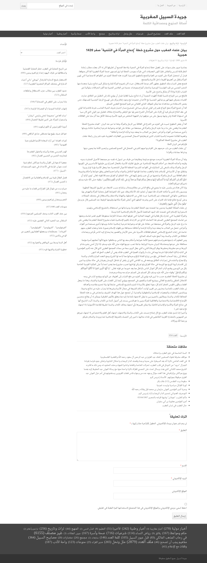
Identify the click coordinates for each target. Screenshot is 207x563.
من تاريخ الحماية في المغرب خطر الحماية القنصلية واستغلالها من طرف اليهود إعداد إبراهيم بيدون (45, 71)
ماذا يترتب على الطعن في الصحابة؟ (51, 102)
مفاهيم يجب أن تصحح (170, 542)
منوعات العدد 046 (59, 207)
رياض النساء (139, 533)
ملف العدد (168, 34)
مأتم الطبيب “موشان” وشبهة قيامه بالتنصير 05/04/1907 (162, 398)
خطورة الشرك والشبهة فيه (55, 250)
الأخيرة (114, 529)
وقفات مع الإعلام (174, 547)
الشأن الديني (87, 529)
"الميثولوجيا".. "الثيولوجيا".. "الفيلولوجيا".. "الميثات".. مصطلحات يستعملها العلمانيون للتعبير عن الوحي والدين (44, 232)
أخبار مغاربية (155, 529)
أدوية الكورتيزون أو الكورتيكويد (53, 127)
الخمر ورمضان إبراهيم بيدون (54, 200)
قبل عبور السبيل (135, 538)
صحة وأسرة (76, 34)
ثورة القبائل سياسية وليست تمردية (172, 385)
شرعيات (139, 34)
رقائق (156, 534)
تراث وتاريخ (114, 34)
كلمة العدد (181, 34)
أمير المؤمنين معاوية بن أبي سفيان (172, 402)
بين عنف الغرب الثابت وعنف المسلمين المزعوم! (46, 214)
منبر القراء (95, 542)
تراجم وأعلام (31, 529)
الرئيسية (182, 5)
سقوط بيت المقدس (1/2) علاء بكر (172, 381)
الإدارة (172, 60)
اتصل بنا (161, 5)
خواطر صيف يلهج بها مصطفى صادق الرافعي (47, 134)
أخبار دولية (48, 34)
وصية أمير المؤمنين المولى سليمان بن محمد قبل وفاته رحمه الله (159, 389)
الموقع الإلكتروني (179, 491)
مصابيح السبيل (153, 34)
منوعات (77, 542)
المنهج (72, 529)
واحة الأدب (90, 34)
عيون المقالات (72, 534)
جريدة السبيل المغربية (163, 16)
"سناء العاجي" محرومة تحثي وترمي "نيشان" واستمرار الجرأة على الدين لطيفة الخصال (47, 118)
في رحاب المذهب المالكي (168, 538)
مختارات (65, 538)
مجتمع (102, 34)
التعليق (183, 430)
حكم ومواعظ (174, 533)
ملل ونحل (127, 34)
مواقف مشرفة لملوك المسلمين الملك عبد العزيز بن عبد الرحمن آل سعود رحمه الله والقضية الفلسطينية (143, 357)
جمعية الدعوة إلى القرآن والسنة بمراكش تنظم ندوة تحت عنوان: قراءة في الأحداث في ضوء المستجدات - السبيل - (44, 167)
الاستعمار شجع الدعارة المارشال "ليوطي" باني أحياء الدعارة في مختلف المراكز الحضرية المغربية (44, 82)
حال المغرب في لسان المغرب (174, 406)
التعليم (100, 529)
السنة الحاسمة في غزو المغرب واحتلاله (170, 353)
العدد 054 (173, 336)
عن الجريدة (171, 5)
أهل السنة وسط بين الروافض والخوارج (50, 243)
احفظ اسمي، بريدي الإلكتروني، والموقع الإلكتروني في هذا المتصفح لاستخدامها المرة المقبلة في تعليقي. (142, 508)
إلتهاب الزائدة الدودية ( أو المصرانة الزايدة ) (48, 109)
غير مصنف (48, 533)
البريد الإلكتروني (179, 478)
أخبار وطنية (62, 34)
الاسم (183, 465)
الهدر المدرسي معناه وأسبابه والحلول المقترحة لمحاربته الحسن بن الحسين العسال (47, 154)
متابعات (93, 538)
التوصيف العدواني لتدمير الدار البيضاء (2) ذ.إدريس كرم (163, 393)
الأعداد (63, 44)
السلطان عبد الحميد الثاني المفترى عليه (50, 221)
